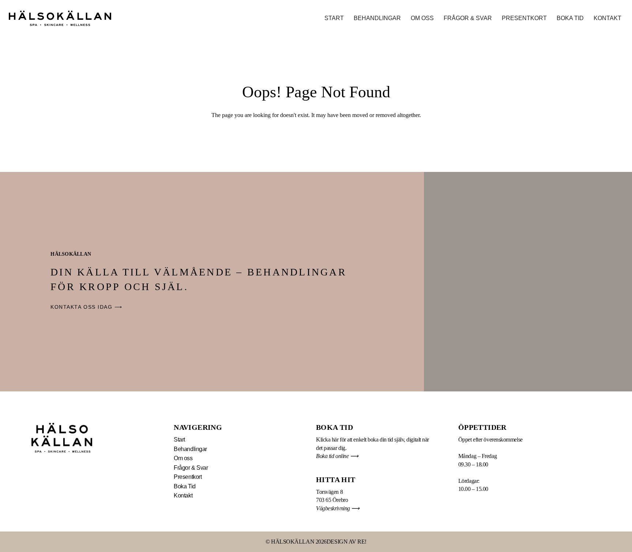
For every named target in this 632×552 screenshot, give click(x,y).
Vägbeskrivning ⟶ (338, 508)
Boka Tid (570, 18)
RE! (361, 541)
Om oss (422, 18)
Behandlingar (377, 18)
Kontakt (607, 18)
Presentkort (524, 18)
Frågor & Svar (468, 18)
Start (334, 18)
